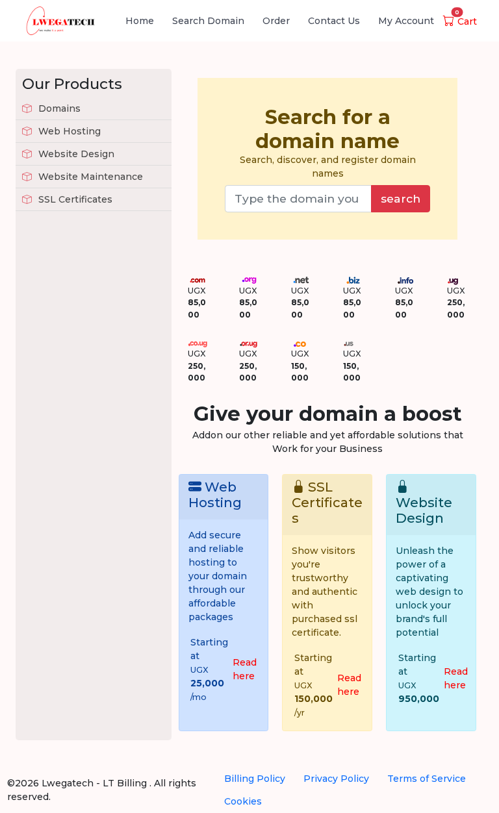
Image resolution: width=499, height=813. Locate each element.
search (400, 198)
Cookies (243, 801)
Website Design (75, 154)
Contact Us (334, 21)
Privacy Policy (336, 778)
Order (276, 21)
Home (139, 21)
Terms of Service (426, 778)
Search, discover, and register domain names (328, 142)
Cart (466, 21)
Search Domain (208, 21)
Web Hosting (68, 131)
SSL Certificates (74, 199)
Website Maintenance (89, 176)
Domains (58, 108)
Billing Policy (254, 778)
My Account (406, 21)
